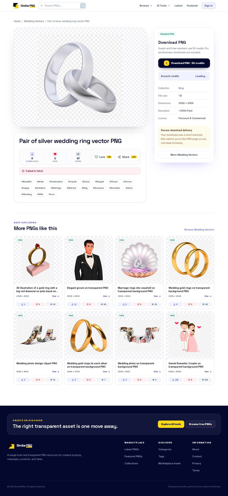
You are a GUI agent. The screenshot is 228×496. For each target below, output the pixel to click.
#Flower (114, 181)
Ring (181, 88)
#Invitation (40, 188)
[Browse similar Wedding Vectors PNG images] (107, 241)
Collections (131, 463)
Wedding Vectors (34, 21)
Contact (197, 456)
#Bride (40, 181)
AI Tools (162, 5)
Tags (161, 456)
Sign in (208, 5)
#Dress (86, 181)
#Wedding (27, 194)
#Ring (84, 188)
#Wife (40, 194)
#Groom (128, 181)
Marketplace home (169, 463)
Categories (165, 449)
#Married (71, 188)
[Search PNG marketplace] (82, 5)
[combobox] (61, 5)
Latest (178, 5)
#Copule (72, 181)
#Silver (129, 188)
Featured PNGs (133, 456)
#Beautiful (26, 181)
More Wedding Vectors (184, 154)
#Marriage (56, 188)
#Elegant (99, 181)
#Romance (98, 188)
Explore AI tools (171, 424)
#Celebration (55, 181)
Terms (196, 470)
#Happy (25, 188)
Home (17, 21)
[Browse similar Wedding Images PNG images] (56, 241)
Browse (144, 5)
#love (52, 194)
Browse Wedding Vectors (199, 229)
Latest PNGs (132, 449)
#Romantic (114, 188)
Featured (192, 5)
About (195, 449)
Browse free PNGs (200, 424)
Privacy (196, 463)
